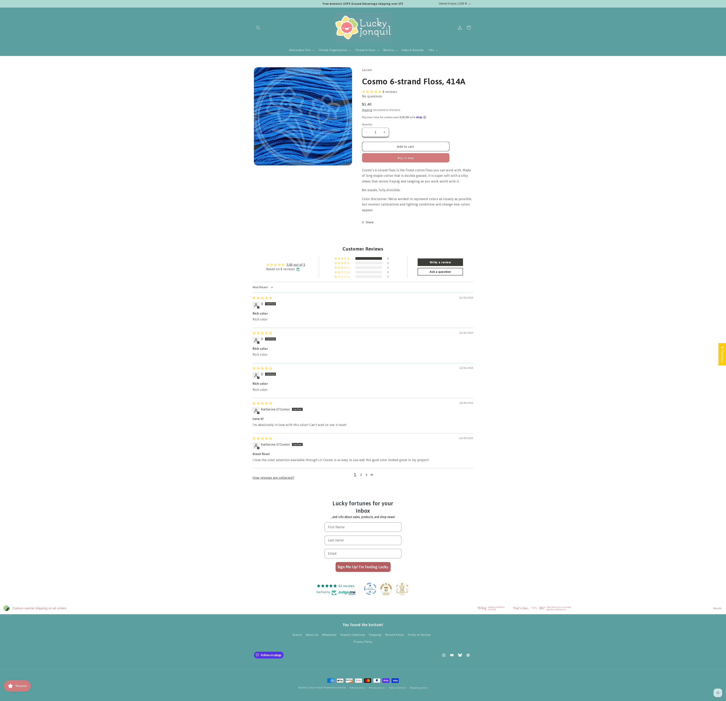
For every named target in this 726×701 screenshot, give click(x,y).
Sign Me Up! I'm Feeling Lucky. (363, 567)
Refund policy (357, 687)
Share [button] (370, 222)
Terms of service (397, 687)
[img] (262, 298)
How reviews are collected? (273, 478)
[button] (258, 27)
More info (717, 608)
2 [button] (361, 474)
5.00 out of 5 (296, 265)
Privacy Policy (363, 641)
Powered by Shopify (335, 687)
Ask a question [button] (440, 271)
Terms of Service (419, 634)
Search (297, 634)
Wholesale (329, 634)
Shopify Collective (352, 634)
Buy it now (406, 157)
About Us (312, 634)
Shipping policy (418, 687)
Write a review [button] (440, 262)
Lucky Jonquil (315, 687)
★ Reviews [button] (722, 354)
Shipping (367, 109)
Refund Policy (394, 634)
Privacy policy (377, 687)
